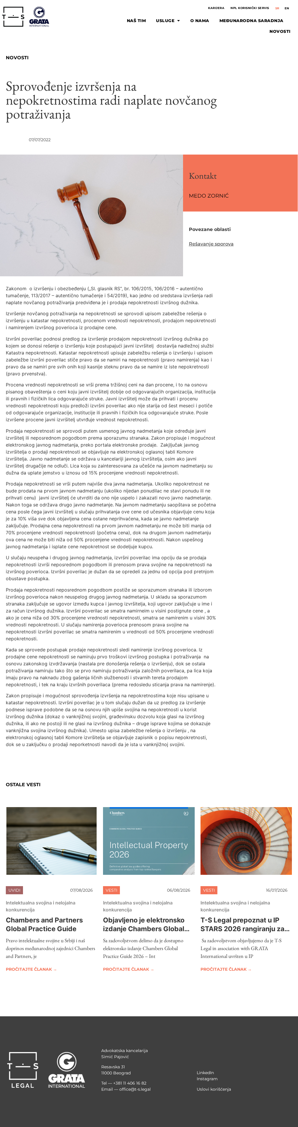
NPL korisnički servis (249, 8)
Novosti (280, 31)
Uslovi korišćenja (214, 1089)
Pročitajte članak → (31, 969)
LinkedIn (205, 1072)
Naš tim (136, 20)
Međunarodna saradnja (251, 20)
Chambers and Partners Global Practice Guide (44, 924)
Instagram (207, 1078)
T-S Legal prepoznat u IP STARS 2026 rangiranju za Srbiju (242, 929)
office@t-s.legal (135, 1089)
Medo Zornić (209, 196)
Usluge (165, 20)
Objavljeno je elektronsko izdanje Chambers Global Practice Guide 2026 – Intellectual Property (144, 933)
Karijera (216, 8)
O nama (199, 20)
